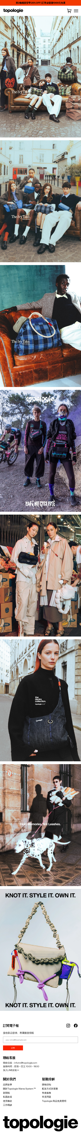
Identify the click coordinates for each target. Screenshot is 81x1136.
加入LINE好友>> (11, 1070)
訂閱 (13, 1048)
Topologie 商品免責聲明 (54, 1101)
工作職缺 (7, 1104)
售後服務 (46, 1092)
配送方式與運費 (50, 1088)
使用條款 (7, 1101)
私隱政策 (7, 1096)
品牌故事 (7, 1084)
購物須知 (46, 1084)
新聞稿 (6, 1092)
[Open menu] (75, 11)
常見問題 (46, 1096)
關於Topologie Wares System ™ (19, 1088)
